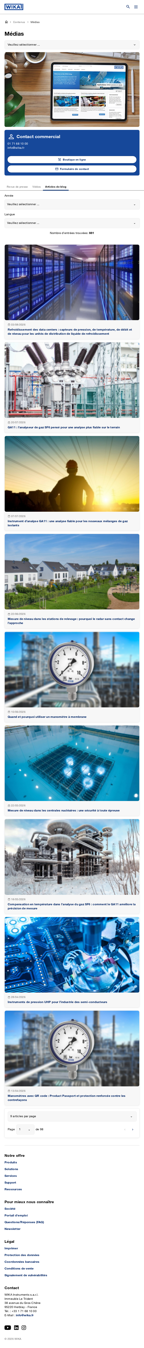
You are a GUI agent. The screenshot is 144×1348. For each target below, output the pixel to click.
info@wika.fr (16, 148)
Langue (9, 214)
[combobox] (72, 204)
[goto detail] (72, 292)
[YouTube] (7, 1327)
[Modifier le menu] (136, 6)
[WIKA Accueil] (13, 7)
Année (8, 196)
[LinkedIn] (16, 1327)
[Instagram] (24, 1327)
